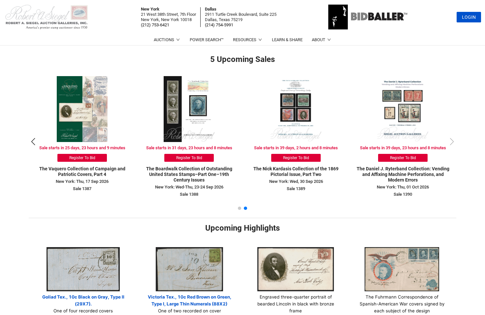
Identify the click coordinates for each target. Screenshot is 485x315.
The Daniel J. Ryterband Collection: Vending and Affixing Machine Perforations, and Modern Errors (403, 174)
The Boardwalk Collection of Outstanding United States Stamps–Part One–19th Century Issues (189, 174)
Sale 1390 (403, 194)
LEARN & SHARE (287, 39)
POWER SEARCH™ (207, 39)
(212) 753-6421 (155, 24)
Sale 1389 (296, 188)
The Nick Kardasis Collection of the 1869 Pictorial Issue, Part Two (296, 171)
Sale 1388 (189, 194)
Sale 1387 (82, 188)
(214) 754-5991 (219, 24)
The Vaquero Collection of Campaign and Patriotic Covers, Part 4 (82, 171)
